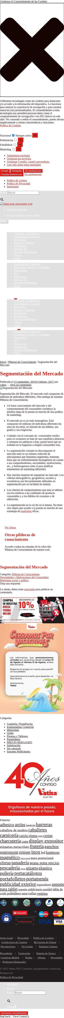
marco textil (25, 858)
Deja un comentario (20, 384)
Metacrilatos (20, 270)
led (43, 852)
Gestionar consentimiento (14, 1013)
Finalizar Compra (48, 946)
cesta (40, 836)
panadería (20, 862)
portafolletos (12, 878)
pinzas (22, 869)
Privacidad (23, 938)
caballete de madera (14, 830)
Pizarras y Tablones (24, 242)
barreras (44, 824)
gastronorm (9, 852)
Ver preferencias (33, 171)
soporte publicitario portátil (35, 889)
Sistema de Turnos (46, 953)
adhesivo (7, 825)
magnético (10, 857)
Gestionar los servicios (19, 158)
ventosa (42, 893)
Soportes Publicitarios (25, 252)
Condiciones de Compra (14, 942)
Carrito (11, 1006)
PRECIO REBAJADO (19, 742)
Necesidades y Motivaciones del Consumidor (24, 577)
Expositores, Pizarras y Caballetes (32, 267)
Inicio (10, 227)
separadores (44, 884)
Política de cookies (17, 180)
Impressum (13, 186)
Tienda (10, 230)
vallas (32, 893)
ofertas (5, 863)
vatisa (3, 384)
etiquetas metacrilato (14, 847)
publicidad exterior (18, 884)
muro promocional (42, 858)
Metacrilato (20, 239)
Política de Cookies (10, 125)
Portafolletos (20, 246)
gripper (25, 852)
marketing (26, 511)
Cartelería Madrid (10, 957)
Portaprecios (20, 276)
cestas (48, 835)
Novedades (57, 957)
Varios (17, 285)
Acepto (4, 171)
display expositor (46, 840)
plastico (45, 868)
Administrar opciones (18, 155)
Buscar (4, 192)
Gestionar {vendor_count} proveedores (28, 161)
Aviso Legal (6, 938)
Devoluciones (8, 946)
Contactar (12, 289)
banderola (30, 825)
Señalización (20, 249)
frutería (37, 846)
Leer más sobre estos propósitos (24, 164)
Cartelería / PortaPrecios (27, 233)
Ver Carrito (27, 946)
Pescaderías (6, 953)
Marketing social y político (14, 580)
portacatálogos (28, 873)
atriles (20, 824)
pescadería (10, 867)
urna (24, 893)
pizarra (32, 868)
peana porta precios (44, 863)
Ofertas (18, 255)
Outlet (17, 258)
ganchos (51, 846)
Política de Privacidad (18, 183)
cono (25, 841)
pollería (7, 873)
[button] (32, 50)
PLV (16, 273)
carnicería (9, 835)
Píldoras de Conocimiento (22, 362)
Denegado (17, 171)
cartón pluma (28, 835)
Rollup (28, 957)
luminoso (53, 852)
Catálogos (12, 261)
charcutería (10, 840)
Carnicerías (24, 953)
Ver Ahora (10, 527)
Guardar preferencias (11, 174)
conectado (29, 589)
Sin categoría (14, 748)
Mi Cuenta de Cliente (45, 942)
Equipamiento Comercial (27, 236)
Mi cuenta (12, 984)
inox (35, 852)
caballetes (37, 829)
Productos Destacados (14, 961)
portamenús (37, 878)
